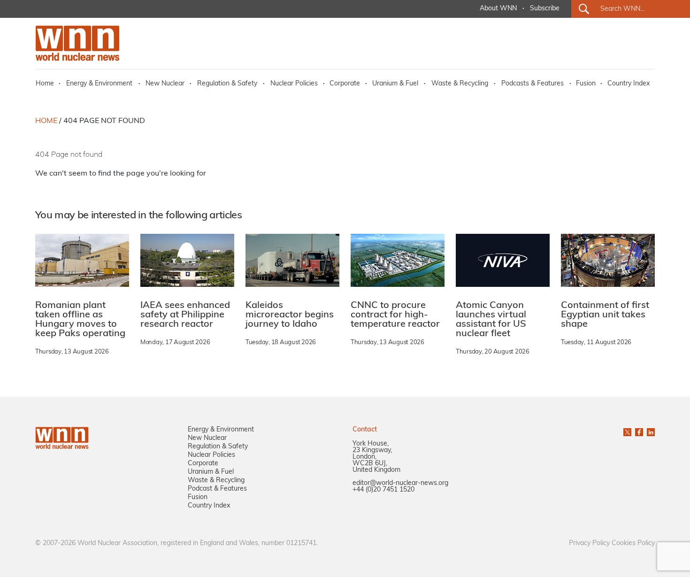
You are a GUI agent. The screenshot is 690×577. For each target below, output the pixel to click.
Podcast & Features (217, 488)
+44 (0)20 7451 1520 (383, 489)
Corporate (345, 83)
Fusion (586, 83)
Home (45, 83)
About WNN (498, 8)
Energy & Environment (99, 83)
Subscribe (545, 8)
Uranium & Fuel (395, 83)
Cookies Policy (633, 543)
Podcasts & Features (532, 83)
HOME (46, 121)
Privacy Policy (589, 543)
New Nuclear (165, 83)
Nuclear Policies (294, 83)
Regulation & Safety (227, 83)
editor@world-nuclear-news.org (400, 483)
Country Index (628, 83)
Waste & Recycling (459, 83)
